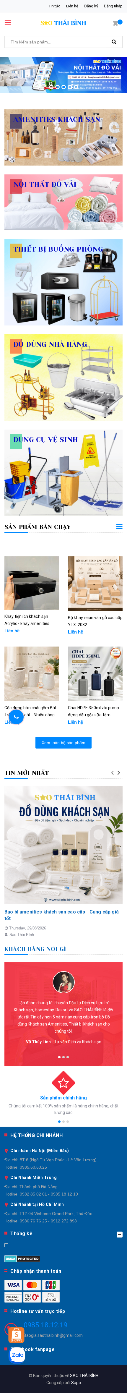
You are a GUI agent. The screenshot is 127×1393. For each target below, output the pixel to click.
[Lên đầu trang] (107, 1381)
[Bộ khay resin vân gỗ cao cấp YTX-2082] (95, 583)
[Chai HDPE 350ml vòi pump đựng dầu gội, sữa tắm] (95, 674)
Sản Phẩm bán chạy (37, 527)
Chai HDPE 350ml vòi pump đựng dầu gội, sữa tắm (93, 711)
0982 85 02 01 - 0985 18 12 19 (49, 1194)
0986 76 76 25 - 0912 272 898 (48, 1221)
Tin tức (54, 6)
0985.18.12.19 (45, 1325)
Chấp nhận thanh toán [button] (35, 1271)
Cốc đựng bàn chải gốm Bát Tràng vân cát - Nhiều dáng (30, 711)
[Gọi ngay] (16, 717)
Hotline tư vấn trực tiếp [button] (37, 1311)
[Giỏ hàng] (115, 23)
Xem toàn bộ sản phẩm (63, 742)
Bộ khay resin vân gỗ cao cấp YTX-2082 (95, 621)
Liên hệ (72, 6)
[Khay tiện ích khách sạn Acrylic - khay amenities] (31, 583)
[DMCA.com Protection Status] (22, 1258)
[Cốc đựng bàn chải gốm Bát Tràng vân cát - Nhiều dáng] (31, 674)
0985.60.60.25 (33, 1167)
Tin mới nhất (26, 773)
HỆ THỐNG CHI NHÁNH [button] (36, 1135)
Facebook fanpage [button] (32, 1349)
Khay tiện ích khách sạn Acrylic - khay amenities (26, 620)
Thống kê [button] (21, 1233)
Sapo (76, 1382)
